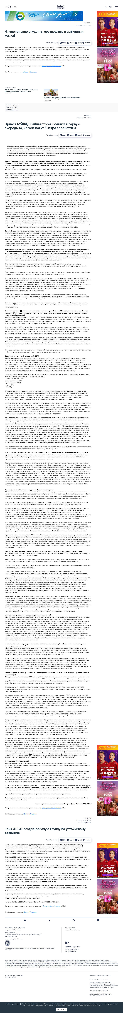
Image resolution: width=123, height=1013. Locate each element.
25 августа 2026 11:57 (83, 820)
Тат (15, 7)
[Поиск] (106, 7)
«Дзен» (25, 72)
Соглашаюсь (61, 1009)
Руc (6, 7)
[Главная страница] (60, 7)
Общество (87, 23)
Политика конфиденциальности (99, 990)
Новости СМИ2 (12, 107)
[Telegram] (49, 920)
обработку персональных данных (43, 1005)
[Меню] (116, 7)
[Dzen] (74, 920)
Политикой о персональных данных (66, 1005)
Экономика (87, 818)
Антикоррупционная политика (99, 979)
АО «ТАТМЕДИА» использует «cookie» (100, 982)
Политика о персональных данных (100, 975)
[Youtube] (98, 920)
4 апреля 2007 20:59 (84, 25)
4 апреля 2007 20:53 (83, 118)
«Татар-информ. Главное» (51, 66)
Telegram (33, 72)
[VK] (25, 920)
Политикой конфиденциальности (90, 1005)
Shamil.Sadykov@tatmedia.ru (98, 996)
